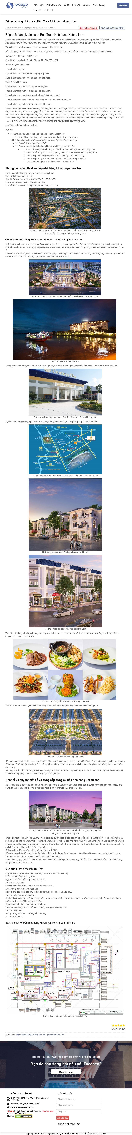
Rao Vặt (76, 5)
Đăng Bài (122, 5)
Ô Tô (66, 5)
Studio (86, 5)
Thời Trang (99, 5)
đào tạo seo (47, 1110)
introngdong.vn (14, 1120)
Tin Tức (37, 10)
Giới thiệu (38, 5)
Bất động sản (54, 5)
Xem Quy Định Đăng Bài (112, 27)
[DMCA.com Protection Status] (23, 1115)
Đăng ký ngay (66, 1071)
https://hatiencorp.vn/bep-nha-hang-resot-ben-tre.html (40, 1034)
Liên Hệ (48, 10)
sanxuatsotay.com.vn (16, 1124)
